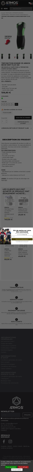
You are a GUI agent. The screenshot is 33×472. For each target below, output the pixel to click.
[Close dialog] (32, 228)
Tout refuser (23, 467)
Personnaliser (17, 469)
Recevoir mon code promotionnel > (22, 239)
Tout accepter (11, 467)
